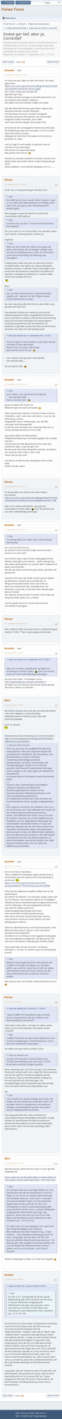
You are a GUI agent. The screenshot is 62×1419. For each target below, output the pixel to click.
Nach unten (8, 62)
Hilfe (17, 1413)
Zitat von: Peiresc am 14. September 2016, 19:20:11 (30, 659)
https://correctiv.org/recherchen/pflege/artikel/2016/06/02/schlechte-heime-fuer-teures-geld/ (31, 87)
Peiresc (8, 179)
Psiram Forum (13, 9)
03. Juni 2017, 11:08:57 (12, 866)
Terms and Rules (27, 1413)
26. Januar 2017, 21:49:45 (13, 705)
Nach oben (7, 1396)
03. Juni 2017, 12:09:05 (12, 1002)
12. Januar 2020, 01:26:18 (13, 1163)
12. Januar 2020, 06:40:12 (13, 1279)
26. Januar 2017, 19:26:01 (13, 653)
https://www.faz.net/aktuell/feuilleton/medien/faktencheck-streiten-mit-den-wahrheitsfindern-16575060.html (30, 1178)
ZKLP (7, 700)
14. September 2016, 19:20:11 (15, 486)
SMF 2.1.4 (19, 1416)
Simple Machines (40, 1416)
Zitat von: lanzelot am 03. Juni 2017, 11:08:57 (27, 1008)
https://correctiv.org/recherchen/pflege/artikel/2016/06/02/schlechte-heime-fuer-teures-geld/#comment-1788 (31, 499)
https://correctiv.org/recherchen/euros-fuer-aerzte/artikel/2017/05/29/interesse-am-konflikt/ (27, 884)
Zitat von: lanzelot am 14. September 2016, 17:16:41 (30, 335)
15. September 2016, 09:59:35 (15, 623)
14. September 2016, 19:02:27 (15, 384)
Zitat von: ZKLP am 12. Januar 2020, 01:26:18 (27, 1286)
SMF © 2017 (28, 1416)
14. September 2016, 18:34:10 (15, 184)
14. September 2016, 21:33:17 (15, 529)
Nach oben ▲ (41, 1413)
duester (9, 1274)
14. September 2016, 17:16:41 (15, 75)
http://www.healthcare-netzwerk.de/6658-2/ (25, 682)
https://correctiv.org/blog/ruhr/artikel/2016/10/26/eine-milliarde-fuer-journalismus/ (29, 740)
